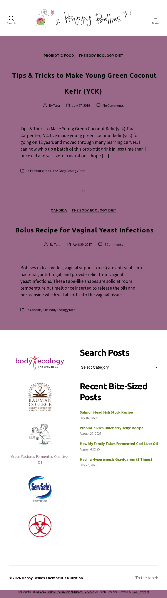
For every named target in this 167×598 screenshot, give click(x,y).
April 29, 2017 (82, 244)
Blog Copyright (140, 592)
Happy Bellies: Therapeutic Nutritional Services (66, 592)
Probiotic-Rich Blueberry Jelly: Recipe (112, 427)
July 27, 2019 (81, 105)
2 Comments (113, 244)
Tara (56, 105)
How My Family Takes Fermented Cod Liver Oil (119, 443)
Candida (59, 210)
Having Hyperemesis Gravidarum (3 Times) (116, 459)
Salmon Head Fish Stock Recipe (106, 412)
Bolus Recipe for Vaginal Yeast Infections (84, 230)
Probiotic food (59, 56)
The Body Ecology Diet (101, 56)
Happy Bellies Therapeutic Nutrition (52, 577)
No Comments (113, 105)
